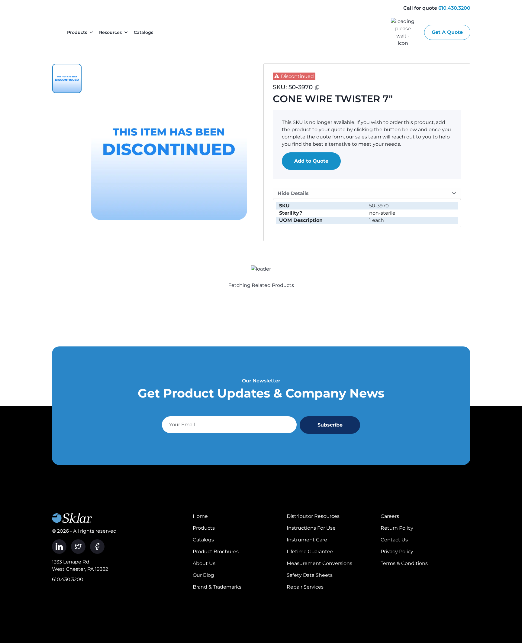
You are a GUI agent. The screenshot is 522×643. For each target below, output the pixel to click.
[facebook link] (97, 546)
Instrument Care (307, 540)
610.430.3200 (454, 8)
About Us (204, 563)
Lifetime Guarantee (310, 551)
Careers (390, 516)
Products (77, 32)
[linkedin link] (59, 546)
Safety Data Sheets (310, 575)
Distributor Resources (313, 516)
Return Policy (397, 528)
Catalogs (143, 32)
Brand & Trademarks (217, 587)
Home (200, 516)
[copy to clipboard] (317, 88)
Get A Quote (447, 32)
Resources (110, 32)
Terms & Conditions (404, 563)
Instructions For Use (311, 528)
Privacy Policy (397, 551)
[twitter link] (78, 546)
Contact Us (394, 540)
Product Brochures (216, 551)
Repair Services (305, 587)
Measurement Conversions (319, 563)
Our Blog (203, 575)
